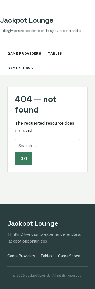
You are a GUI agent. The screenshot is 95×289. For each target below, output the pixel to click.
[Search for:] (47, 145)
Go (23, 158)
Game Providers (24, 53)
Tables (55, 53)
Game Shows (20, 68)
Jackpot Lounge (27, 20)
